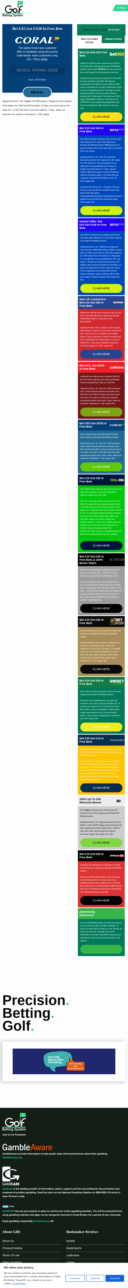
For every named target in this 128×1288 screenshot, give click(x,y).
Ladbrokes (72, 1255)
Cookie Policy (19, 1283)
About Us (8, 1241)
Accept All (115, 1278)
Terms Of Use (11, 1255)
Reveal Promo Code (37, 70)
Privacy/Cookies (12, 1248)
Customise (75, 1278)
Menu (123, 8)
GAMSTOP (8, 1211)
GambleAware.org (12, 1157)
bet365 (70, 1241)
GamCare (7, 1188)
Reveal (37, 92)
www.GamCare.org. (99, 537)
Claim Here (101, 116)
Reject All (95, 1278)
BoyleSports (73, 1248)
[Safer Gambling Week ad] (64, 1061)
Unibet (70, 1262)
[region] (64, 1275)
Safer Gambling (12, 1262)
